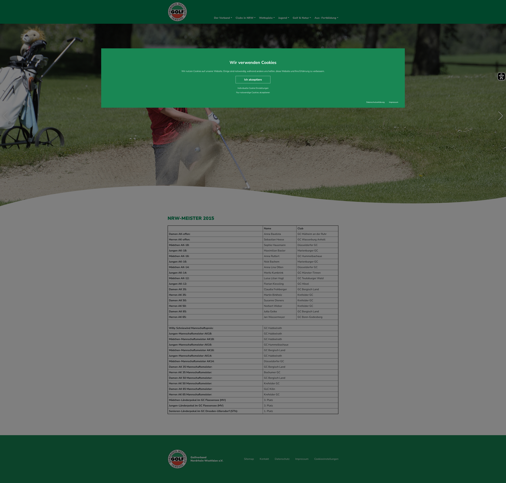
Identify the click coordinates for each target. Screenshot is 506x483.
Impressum (393, 102)
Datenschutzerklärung (375, 102)
